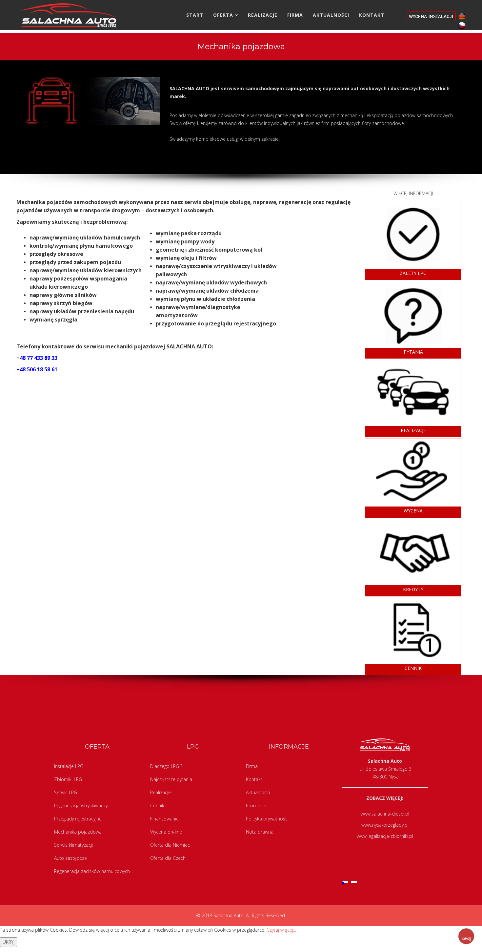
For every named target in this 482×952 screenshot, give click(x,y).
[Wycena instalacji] (431, 16)
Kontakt (254, 779)
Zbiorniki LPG (68, 779)
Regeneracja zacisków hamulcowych (92, 871)
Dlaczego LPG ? (166, 766)
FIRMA (295, 15)
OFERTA (223, 15)
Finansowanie (164, 819)
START (194, 15)
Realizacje (160, 792)
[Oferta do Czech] (461, 25)
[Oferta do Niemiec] (461, 16)
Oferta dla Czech (168, 858)
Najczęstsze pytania (171, 779)
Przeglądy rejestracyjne (78, 819)
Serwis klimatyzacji (73, 845)
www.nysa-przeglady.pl (385, 825)
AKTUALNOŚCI (331, 15)
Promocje (256, 805)
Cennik (157, 805)
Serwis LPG (65, 792)
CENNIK (413, 668)
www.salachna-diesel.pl (385, 814)
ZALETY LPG (413, 273)
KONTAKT (371, 15)
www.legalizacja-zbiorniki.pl (385, 836)
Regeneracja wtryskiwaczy (81, 805)
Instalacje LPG (68, 766)
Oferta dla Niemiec (170, 845)
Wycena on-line (166, 832)
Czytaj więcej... (281, 930)
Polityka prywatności (267, 819)
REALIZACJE (262, 15)
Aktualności (258, 792)
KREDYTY (413, 589)
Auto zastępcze (70, 858)
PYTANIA (413, 352)
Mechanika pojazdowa (78, 832)
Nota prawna (259, 832)
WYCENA (413, 510)
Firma (252, 766)
